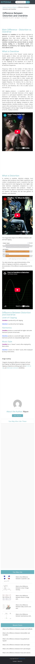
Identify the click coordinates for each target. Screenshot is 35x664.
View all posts (17, 415)
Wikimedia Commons (12, 368)
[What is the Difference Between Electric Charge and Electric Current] (9, 597)
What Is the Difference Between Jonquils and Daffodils (17, 629)
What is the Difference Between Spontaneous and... (23, 615)
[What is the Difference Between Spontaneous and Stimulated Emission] (9, 616)
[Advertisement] (17, 24)
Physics (15, 7)
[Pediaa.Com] (6, 2)
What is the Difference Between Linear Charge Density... (22, 587)
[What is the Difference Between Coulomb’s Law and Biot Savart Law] (9, 579)
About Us (20, 661)
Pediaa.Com (22, 658)
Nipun (18, 18)
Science (9, 7)
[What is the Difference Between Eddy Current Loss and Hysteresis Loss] (9, 607)
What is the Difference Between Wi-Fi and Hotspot (16, 648)
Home (4, 7)
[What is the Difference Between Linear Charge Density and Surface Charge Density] (9, 588)
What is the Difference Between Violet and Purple (16, 645)
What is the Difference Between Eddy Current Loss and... (23, 606)
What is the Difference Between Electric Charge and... (22, 597)
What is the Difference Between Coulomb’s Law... (23, 577)
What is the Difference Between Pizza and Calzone (16, 652)
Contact (15, 661)
